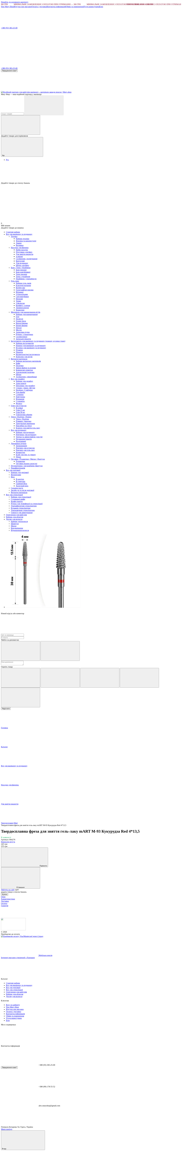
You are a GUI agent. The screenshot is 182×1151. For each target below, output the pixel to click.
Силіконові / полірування (26, 259)
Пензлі (19, 328)
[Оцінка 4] (139, 678)
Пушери (19, 350)
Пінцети (19, 352)
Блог (101, 7)
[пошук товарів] (44, 105)
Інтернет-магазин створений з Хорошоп (18, 958)
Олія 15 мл (20, 410)
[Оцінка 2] (60, 678)
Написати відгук (8, 842)
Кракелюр (20, 310)
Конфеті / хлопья (23, 305)
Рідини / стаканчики (24, 334)
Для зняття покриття (24, 254)
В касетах (20, 479)
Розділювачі (21, 441)
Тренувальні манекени (25, 423)
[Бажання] (91, 172)
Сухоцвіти (20, 401)
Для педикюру (22, 263)
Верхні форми (22, 323)
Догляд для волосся (14, 519)
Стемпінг (20, 394)
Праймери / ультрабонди (26, 279)
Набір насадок (22, 250)
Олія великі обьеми (24, 415)
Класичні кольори (23, 285)
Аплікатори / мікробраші (26, 377)
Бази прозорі (21, 270)
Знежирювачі (21, 446)
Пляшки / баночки (23, 421)
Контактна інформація (56, 7)
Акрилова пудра (23, 332)
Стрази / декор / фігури (25, 388)
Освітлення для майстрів (16, 515)
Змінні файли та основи (26, 368)
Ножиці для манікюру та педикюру (31, 345)
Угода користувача (91, 7)
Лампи (19, 243)
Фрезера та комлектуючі (26, 241)
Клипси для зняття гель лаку (28, 428)
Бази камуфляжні (23, 272)
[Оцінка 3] (99, 678)
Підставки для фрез (24, 252)
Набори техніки (22, 239)
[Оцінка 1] (20, 678)
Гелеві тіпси (21, 321)
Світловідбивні (22, 297)
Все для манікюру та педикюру (19, 234)
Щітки (18, 374)
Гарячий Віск (21, 484)
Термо (18, 301)
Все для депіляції (13, 470)
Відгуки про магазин (23, 7)
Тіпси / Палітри (22, 419)
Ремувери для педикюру (26, 435)
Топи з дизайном (23, 276)
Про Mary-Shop (7, 7)
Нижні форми (21, 325)
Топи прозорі (21, 274)
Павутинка (20, 397)
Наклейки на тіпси (24, 426)
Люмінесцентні (22, 308)
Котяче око (20, 288)
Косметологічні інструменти (28, 354)
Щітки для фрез (22, 265)
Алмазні (19, 256)
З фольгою (20, 303)
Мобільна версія (45, 955)
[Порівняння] (20, 125)
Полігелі (19, 319)
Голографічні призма (24, 290)
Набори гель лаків (23, 283)
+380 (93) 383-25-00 (9, 28)
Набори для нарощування (27, 314)
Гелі (17, 317)
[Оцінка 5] (20, 697)
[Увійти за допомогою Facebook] (20, 651)
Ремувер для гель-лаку (25, 450)
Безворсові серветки (24, 370)
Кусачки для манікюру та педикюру (31, 348)
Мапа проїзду (6, 1129)
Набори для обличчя (14, 517)
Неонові (19, 299)
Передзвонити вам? (9, 71)
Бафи (18, 363)
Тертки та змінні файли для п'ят (29, 437)
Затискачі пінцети (23, 339)
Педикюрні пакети (24, 439)
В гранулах (20, 481)
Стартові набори (13, 232)
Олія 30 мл (20, 412)
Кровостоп (20, 452)
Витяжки (20, 245)
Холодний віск (22, 486)
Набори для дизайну (24, 381)
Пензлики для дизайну (25, 386)
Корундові (20, 261)
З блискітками (22, 294)
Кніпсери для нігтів (24, 357)
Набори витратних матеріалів (28, 361)
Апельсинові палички (25, 372)
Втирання (20, 399)
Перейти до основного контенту (14, 2)
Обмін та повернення (74, 7)
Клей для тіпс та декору (26, 455)
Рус (7, 160)
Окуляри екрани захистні (26, 464)
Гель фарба (20, 392)
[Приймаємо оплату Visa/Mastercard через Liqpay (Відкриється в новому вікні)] (22, 936)
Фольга (19, 403)
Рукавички (20, 461)
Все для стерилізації (14, 495)
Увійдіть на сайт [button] (8, 890)
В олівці (19, 408)
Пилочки (20, 366)
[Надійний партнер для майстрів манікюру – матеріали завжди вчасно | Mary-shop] (13, 930)
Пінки (18, 457)
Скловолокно (21, 337)
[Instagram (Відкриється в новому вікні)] (19, 90)
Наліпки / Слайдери (24, 390)
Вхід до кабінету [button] (13, 1005)
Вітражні (19, 292)
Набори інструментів (25, 343)
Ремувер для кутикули (25, 448)
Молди (19, 330)
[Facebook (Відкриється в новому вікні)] (56, 90)
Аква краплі (21, 383)
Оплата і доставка (39, 7)
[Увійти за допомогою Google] (60, 651)
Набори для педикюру (25, 432)
